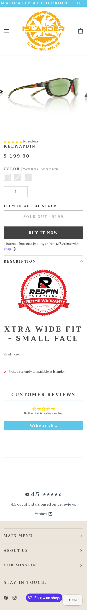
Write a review (43, 426)
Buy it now (43, 233)
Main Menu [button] (18, 536)
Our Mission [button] (20, 565)
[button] (13, 141)
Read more (11, 354)
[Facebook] (6, 598)
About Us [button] (16, 551)
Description (20, 261)
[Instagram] (15, 598)
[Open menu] (11, 31)
